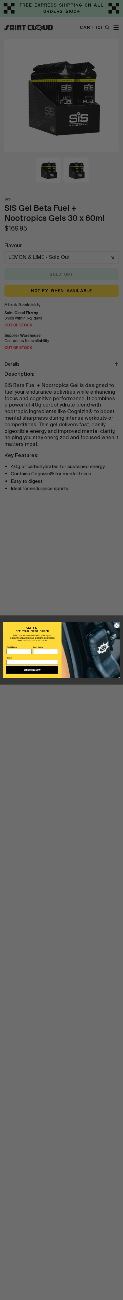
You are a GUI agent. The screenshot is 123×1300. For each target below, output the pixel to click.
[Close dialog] (116, 625)
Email (9, 658)
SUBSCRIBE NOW (32, 670)
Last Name (38, 647)
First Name (12, 647)
